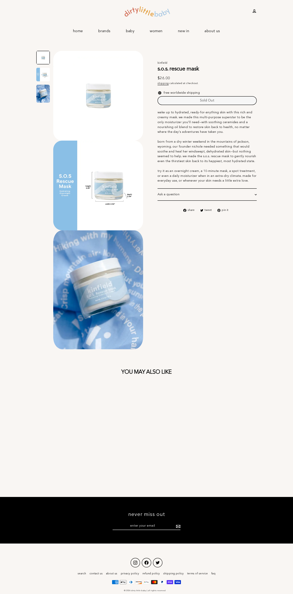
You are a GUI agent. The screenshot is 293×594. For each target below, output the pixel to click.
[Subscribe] (177, 526)
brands (104, 31)
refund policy (151, 573)
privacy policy (130, 573)
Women (156, 31)
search (82, 573)
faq (213, 573)
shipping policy (173, 573)
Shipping (163, 83)
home (78, 31)
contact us (96, 573)
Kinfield (162, 63)
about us (111, 573)
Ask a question (169, 194)
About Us (212, 31)
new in (183, 31)
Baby (130, 31)
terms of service (197, 573)
